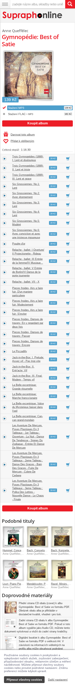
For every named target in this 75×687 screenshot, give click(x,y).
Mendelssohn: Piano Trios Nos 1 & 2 (48, 583)
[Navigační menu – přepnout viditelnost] (5, 4)
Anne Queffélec (15, 30)
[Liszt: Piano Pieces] (13, 570)
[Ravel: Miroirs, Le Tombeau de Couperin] (62, 570)
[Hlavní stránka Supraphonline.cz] (32, 15)
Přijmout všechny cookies (24, 679)
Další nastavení (58, 679)
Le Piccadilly (19, 351)
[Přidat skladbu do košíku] (68, 158)
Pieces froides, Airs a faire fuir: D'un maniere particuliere (27, 292)
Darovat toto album (23, 134)
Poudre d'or (18, 243)
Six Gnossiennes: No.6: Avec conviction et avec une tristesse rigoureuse (26, 234)
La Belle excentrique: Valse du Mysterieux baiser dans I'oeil (28, 407)
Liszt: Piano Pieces (14, 583)
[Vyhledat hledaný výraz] (70, 4)
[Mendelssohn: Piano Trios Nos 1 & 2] (37, 570)
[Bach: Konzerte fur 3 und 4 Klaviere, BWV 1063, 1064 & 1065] (62, 537)
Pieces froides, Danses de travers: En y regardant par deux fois (27, 323)
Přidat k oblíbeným (22, 141)
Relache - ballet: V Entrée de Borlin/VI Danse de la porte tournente (27, 272)
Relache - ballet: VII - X (25, 281)
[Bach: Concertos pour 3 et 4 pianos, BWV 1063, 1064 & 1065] (37, 537)
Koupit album (37, 123)
